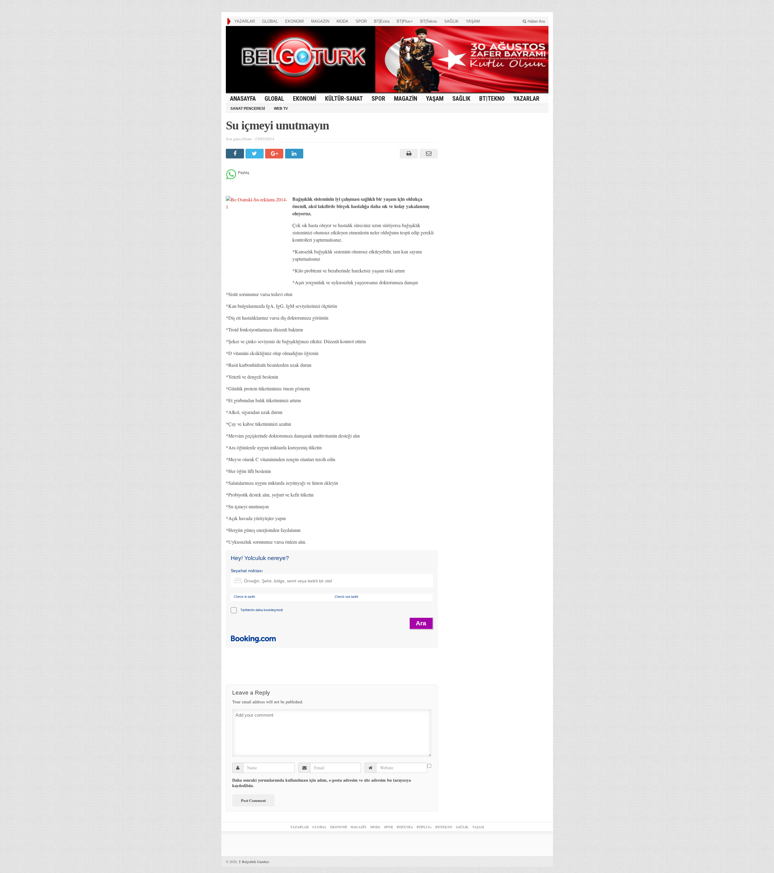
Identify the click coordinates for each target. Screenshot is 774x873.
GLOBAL (270, 21)
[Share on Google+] (275, 153)
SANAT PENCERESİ (247, 108)
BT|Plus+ (405, 21)
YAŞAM (473, 21)
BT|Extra (381, 21)
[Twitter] (255, 153)
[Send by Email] (427, 153)
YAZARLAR (244, 21)
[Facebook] (236, 153)
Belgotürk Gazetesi (254, 861)
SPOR (361, 21)
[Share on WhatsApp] (231, 177)
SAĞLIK (451, 21)
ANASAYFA (243, 98)
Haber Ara (535, 21)
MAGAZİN (320, 21)
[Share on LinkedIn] (295, 153)
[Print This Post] (408, 153)
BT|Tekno (428, 21)
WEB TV (281, 108)
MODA (342, 21)
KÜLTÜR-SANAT (344, 98)
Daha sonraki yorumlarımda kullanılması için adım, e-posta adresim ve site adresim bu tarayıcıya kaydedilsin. (321, 782)
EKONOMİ (294, 21)
